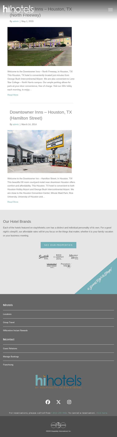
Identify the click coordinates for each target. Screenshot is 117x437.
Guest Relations (10, 348)
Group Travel (8, 322)
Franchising (8, 365)
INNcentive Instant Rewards (15, 330)
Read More (12, 95)
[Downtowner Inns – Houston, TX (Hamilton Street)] (39, 151)
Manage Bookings (11, 356)
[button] (47, 402)
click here (101, 413)
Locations (7, 314)
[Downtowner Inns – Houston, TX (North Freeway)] (39, 46)
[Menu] (110, 9)
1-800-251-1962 (59, 413)
